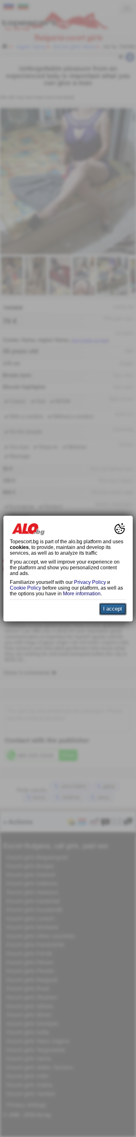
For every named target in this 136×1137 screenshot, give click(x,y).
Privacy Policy (90, 582)
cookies (19, 547)
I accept (112, 609)
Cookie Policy (25, 588)
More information (82, 593)
